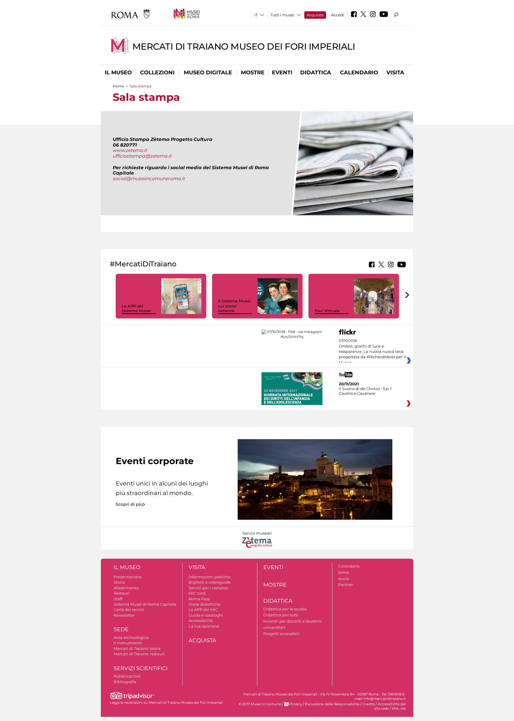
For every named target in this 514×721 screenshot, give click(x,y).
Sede (121, 629)
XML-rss (399, 708)
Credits (368, 704)
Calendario (359, 72)
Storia (119, 582)
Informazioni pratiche (210, 576)
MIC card (197, 593)
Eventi (282, 72)
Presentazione (128, 576)
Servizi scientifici (140, 668)
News (343, 572)
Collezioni (157, 72)
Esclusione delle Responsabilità (332, 704)
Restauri (122, 593)
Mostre (252, 72)
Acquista (315, 14)
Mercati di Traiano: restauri (139, 653)
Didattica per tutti (280, 614)
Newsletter (124, 615)
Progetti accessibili (281, 633)
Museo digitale (208, 72)
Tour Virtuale (327, 310)
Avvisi (343, 578)
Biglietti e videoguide (210, 582)
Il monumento (128, 642)
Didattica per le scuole (285, 609)
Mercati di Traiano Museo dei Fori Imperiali (243, 46)
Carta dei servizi (129, 609)
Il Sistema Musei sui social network (234, 306)
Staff (118, 598)
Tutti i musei (282, 14)
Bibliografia (125, 681)
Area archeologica (131, 637)
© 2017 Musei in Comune (260, 704)
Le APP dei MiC (203, 609)
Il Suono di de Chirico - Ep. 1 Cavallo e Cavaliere (365, 391)
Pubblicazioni (127, 676)
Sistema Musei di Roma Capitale (145, 604)
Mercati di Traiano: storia (137, 648)
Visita (395, 72)
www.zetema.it (130, 150)
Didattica (315, 72)
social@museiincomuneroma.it (149, 178)
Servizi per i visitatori (208, 587)
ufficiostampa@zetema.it (142, 156)
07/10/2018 (372, 352)
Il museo (118, 72)
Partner (345, 584)
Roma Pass (199, 598)
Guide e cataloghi (206, 615)
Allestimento (126, 587)
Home (118, 86)
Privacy (295, 704)
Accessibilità (201, 620)
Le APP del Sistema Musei (136, 308)
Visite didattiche (204, 604)
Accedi (337, 14)
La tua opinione (204, 626)
